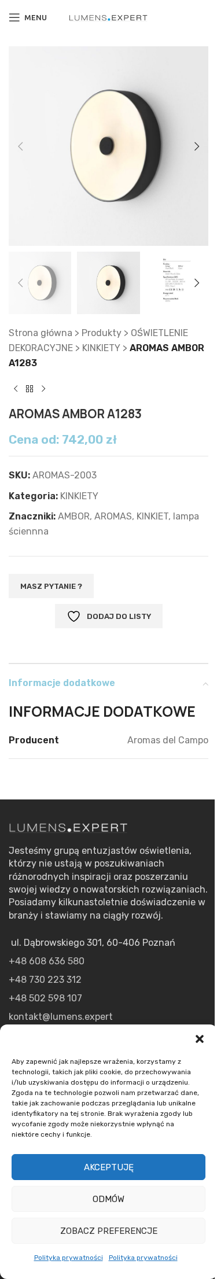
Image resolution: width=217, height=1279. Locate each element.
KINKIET (152, 516)
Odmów (108, 1199)
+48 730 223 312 (45, 979)
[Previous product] (16, 389)
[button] (199, 1039)
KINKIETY (101, 347)
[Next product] (43, 389)
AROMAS (113, 516)
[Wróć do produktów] (29, 389)
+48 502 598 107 (45, 998)
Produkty (102, 332)
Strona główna (40, 332)
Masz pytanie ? (51, 586)
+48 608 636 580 (46, 961)
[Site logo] (109, 17)
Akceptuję (109, 1167)
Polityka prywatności (68, 1258)
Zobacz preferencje (108, 1231)
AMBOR (74, 516)
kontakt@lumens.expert (61, 1016)
